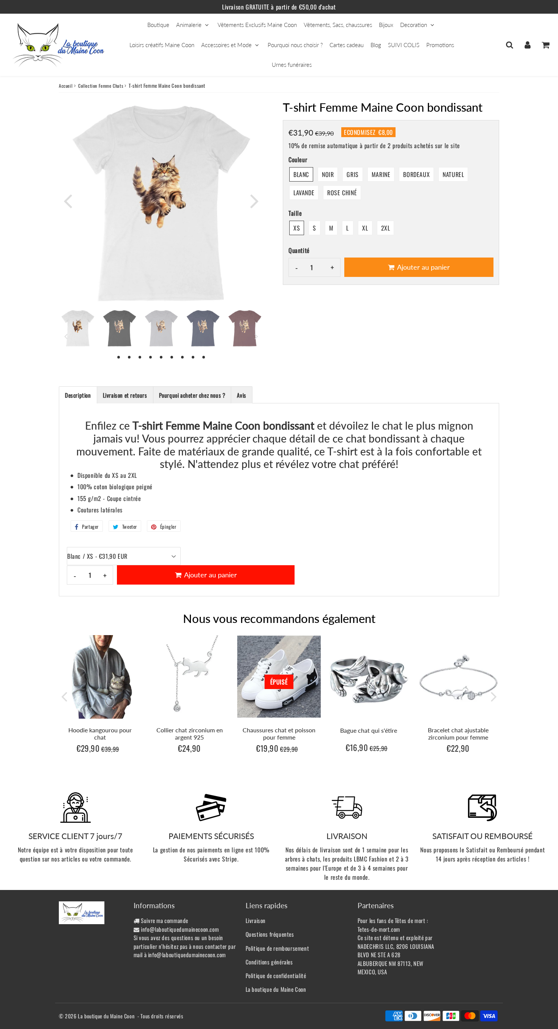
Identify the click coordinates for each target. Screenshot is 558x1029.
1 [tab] (119, 356)
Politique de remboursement (277, 948)
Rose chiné (342, 192)
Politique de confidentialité (276, 975)
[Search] (509, 45)
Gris (352, 174)
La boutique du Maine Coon (276, 989)
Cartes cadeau (346, 44)
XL (365, 227)
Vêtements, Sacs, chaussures (338, 24)
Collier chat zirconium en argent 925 (189, 733)
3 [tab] (140, 356)
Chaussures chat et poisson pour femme (279, 733)
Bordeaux (416, 174)
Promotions (440, 44)
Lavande (303, 192)
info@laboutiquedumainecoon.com (180, 929)
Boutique (158, 24)
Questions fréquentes (270, 934)
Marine (381, 174)
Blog (375, 44)
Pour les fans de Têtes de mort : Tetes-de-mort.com (393, 924)
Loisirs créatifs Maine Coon (161, 44)
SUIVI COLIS (403, 44)
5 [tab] (161, 356)
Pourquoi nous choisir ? (295, 44)
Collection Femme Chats (100, 85)
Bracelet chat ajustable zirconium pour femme (458, 733)
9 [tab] (204, 356)
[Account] (527, 45)
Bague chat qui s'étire (368, 730)
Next (255, 200)
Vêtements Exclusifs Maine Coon (257, 24)
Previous (68, 200)
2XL (385, 227)
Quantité (299, 250)
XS (296, 227)
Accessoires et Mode (226, 44)
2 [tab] (129, 356)
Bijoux (386, 24)
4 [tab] (150, 356)
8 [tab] (193, 356)
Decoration (413, 24)
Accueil (66, 85)
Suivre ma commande (164, 920)
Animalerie (189, 24)
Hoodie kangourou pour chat (100, 733)
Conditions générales (269, 962)
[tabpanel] (78, 328)
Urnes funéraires (292, 64)
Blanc (301, 174)
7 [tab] (182, 356)
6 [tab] (172, 356)
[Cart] (545, 45)
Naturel (453, 174)
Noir (328, 174)
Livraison (256, 920)
